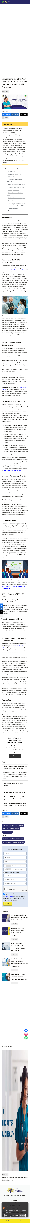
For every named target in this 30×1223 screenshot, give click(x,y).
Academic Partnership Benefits (16, 187)
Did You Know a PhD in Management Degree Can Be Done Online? (19, 917)
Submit (7, 903)
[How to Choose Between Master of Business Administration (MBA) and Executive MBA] (6, 962)
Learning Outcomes (13, 190)
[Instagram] (26, 1034)
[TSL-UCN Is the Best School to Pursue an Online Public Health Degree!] (6, 931)
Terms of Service (20, 894)
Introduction (11, 171)
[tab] (15, 773)
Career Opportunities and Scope (16, 184)
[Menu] (28, 2)
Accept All (7, 1215)
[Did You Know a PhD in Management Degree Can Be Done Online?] (6, 918)
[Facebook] (1, 605)
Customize (22, 1215)
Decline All (15, 1215)
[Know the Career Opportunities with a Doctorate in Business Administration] (6, 946)
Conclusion (11, 201)
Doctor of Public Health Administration (13, 270)
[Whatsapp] (5, 1221)
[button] (11, 1184)
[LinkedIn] (1, 608)
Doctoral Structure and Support (16, 198)
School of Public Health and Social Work (15, 1195)
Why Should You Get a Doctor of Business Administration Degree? (19, 976)
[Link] (6, 2)
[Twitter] (1, 612)
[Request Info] (19, 1221)
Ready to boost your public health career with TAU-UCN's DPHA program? (17, 206)
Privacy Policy (9, 896)
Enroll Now (14, 756)
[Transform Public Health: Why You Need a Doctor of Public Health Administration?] (15, 1110)
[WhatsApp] (26, 1038)
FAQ (9, 211)
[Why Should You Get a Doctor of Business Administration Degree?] (6, 977)
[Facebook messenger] (26, 1030)
